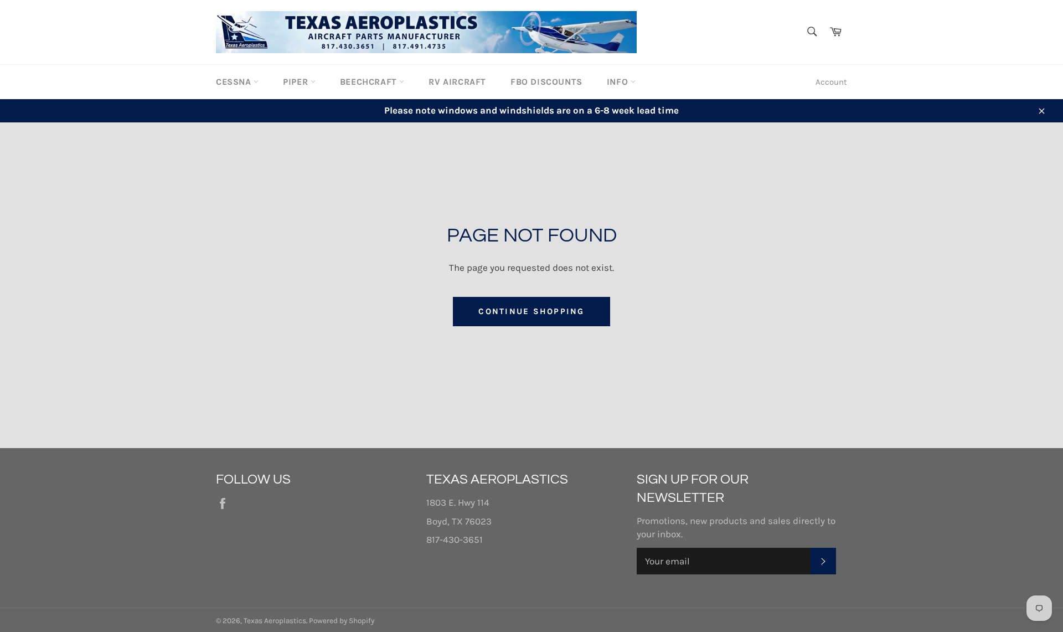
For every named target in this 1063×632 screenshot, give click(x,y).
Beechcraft (370, 81)
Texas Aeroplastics (275, 620)
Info (619, 81)
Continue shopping (531, 311)
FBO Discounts (546, 81)
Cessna (235, 81)
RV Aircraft (457, 81)
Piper (297, 81)
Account (831, 82)
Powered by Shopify (341, 620)
